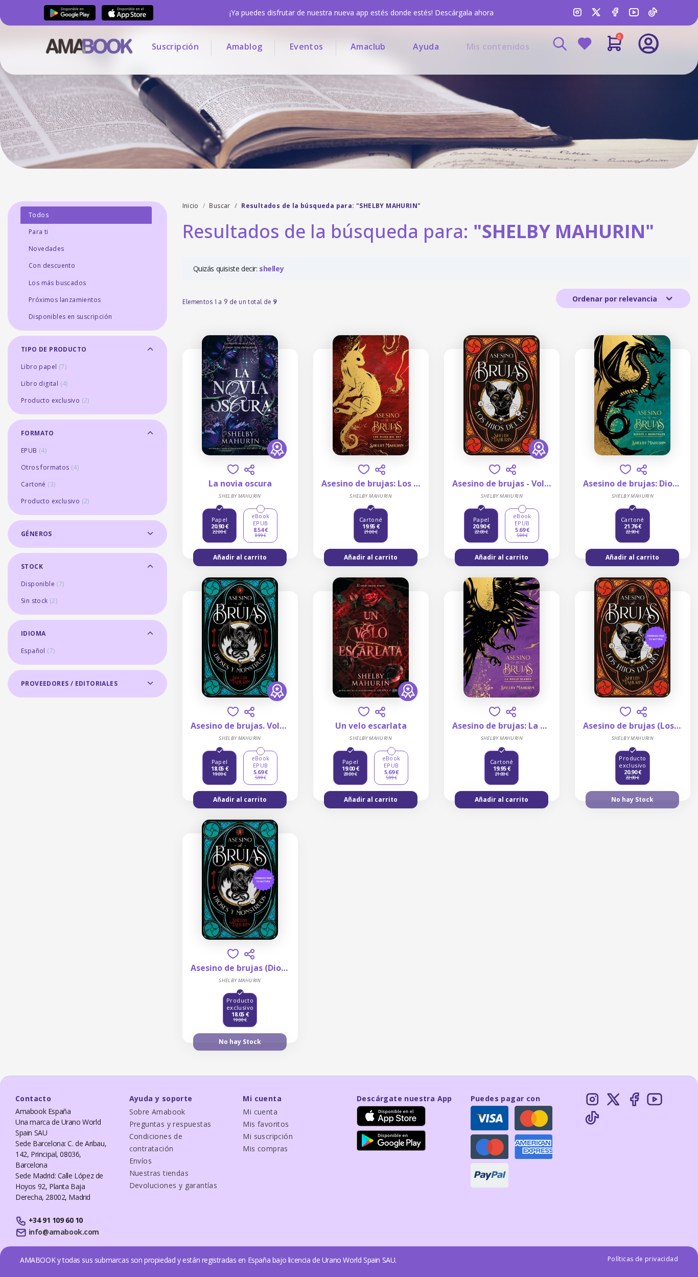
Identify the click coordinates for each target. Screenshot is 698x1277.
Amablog (244, 46)
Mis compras (265, 1148)
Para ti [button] (39, 231)
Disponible (42, 583)
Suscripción (175, 46)
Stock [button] (32, 566)
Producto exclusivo (55, 400)
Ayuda (426, 46)
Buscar (219, 205)
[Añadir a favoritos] (233, 469)
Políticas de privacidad (643, 1259)
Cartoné (38, 484)
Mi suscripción (268, 1136)
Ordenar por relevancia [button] (615, 299)
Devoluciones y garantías (173, 1185)
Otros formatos (50, 467)
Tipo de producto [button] (53, 349)
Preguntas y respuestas (170, 1124)
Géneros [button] (36, 533)
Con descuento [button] (52, 265)
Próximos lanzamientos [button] (65, 299)
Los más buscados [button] (57, 282)
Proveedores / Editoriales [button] (69, 683)
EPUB (33, 450)
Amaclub (368, 46)
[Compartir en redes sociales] (249, 469)
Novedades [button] (46, 248)
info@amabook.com (64, 1232)
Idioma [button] (33, 633)
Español (38, 650)
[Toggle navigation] (606, 71)
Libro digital (44, 383)
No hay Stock (632, 799)
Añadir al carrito (240, 557)
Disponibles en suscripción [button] (70, 316)
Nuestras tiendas (159, 1173)
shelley (271, 268)
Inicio (190, 205)
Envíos (140, 1161)
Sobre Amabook (157, 1112)
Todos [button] (39, 215)
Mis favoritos (266, 1124)
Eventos (306, 46)
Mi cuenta (260, 1112)
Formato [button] (37, 433)
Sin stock (39, 600)
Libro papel (43, 366)
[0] (614, 47)
